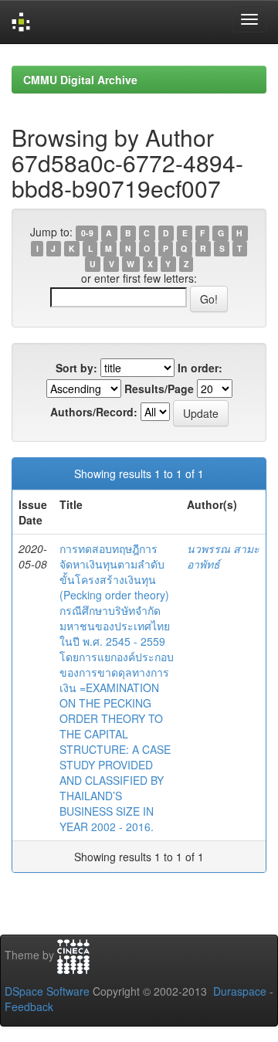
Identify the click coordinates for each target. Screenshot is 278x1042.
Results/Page (159, 388)
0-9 (87, 233)
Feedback (29, 1006)
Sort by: (76, 367)
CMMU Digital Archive (80, 79)
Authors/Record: (93, 411)
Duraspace (239, 991)
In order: (200, 367)
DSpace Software (47, 991)
